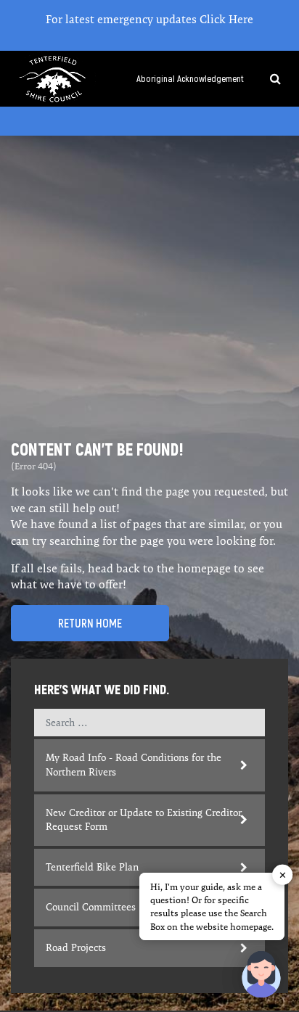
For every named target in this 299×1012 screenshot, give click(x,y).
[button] (261, 974)
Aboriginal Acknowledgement (190, 78)
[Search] (269, 78)
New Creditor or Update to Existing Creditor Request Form (144, 820)
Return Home (90, 623)
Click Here (226, 19)
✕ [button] (283, 875)
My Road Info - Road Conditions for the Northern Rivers (133, 764)
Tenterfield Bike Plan (92, 866)
